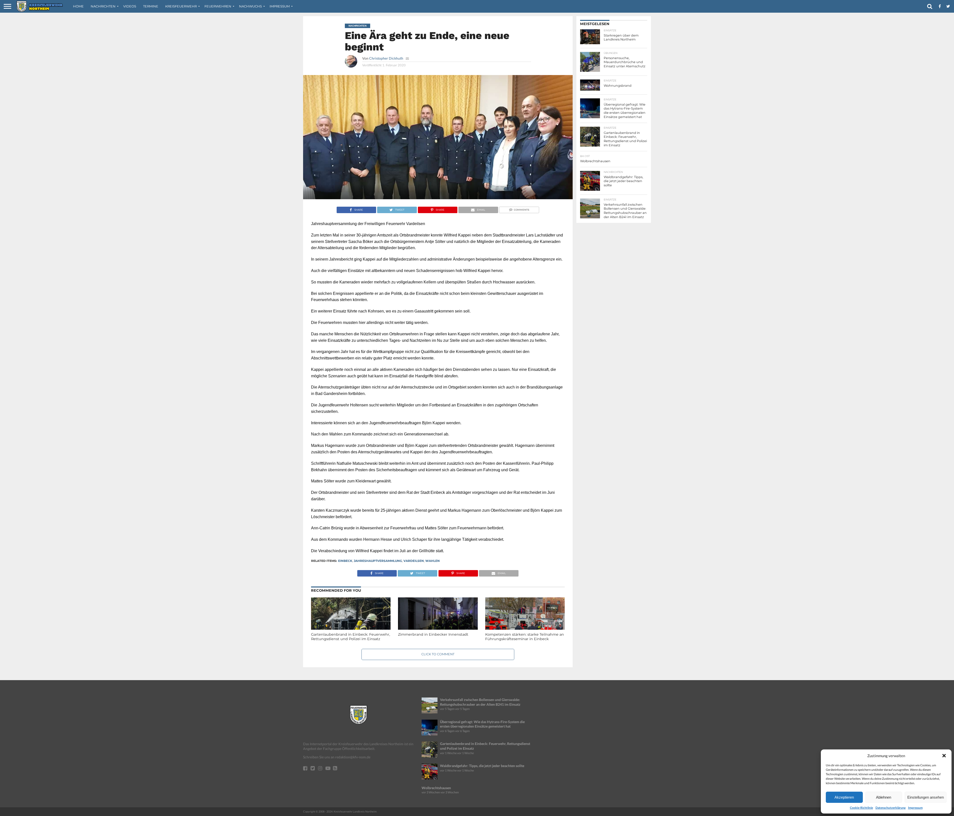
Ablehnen (883, 797)
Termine (150, 6)
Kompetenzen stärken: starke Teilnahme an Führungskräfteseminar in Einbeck (524, 636)
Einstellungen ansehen (925, 797)
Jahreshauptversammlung (378, 561)
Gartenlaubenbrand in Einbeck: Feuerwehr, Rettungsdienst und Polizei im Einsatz (350, 636)
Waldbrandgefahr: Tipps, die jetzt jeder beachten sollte (482, 766)
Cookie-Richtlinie (861, 808)
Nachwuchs (250, 6)
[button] (944, 755)
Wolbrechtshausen (436, 788)
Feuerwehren (217, 6)
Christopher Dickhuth (386, 58)
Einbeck (345, 561)
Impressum (915, 808)
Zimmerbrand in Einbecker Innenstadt (433, 634)
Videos (129, 6)
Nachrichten (103, 6)
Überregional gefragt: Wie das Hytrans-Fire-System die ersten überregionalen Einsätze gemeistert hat (482, 724)
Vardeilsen (413, 561)
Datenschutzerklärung (890, 808)
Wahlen (432, 561)
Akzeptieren (844, 797)
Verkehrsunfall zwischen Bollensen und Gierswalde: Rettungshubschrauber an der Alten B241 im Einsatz (480, 702)
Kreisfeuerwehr (181, 6)
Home (78, 6)
